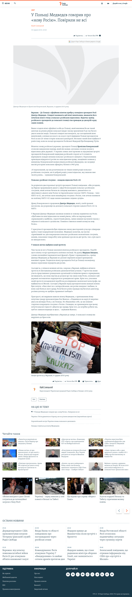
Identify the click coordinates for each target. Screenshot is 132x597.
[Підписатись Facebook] (68, 574)
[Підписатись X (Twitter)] (78, 574)
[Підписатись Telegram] (97, 574)
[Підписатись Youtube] (83, 574)
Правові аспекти (40, 581)
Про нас (37, 573)
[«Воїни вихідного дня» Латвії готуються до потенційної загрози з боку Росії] (17, 486)
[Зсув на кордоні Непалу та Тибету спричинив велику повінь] (115, 486)
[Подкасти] (102, 3)
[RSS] (102, 574)
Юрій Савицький (37, 26)
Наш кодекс (38, 577)
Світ (33, 10)
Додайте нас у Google (120, 3)
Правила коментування (11, 589)
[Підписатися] (112, 574)
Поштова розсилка (9, 581)
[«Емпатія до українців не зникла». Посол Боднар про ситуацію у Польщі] (9, 442)
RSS (3, 585)
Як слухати (6, 573)
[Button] (78, 35)
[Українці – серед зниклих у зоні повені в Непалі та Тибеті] (50, 486)
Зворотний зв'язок (41, 589)
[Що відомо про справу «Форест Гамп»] (82, 486)
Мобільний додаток (9, 577)
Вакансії (37, 585)
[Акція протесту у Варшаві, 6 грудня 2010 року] (66, 373)
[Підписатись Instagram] (88, 574)
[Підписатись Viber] (92, 574)
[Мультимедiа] (108, 3)
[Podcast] (107, 574)
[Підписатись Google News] (73, 574)
